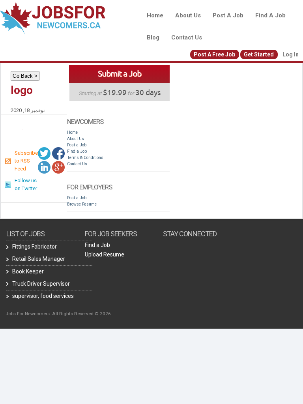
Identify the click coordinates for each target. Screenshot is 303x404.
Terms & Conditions (85, 157)
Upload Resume (104, 254)
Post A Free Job (214, 54)
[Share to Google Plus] (58, 167)
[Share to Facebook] (58, 153)
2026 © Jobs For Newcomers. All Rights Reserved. (57, 313)
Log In (290, 54)
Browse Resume (82, 204)
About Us (188, 15)
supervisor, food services (43, 296)
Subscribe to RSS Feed (26, 161)
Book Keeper (28, 271)
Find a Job (270, 15)
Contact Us (186, 37)
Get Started (259, 54)
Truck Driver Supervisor (41, 284)
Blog (153, 37)
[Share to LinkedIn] (44, 167)
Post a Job (228, 15)
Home (155, 15)
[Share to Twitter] (44, 153)
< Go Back (25, 76)
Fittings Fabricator (34, 246)
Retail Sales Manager (38, 259)
